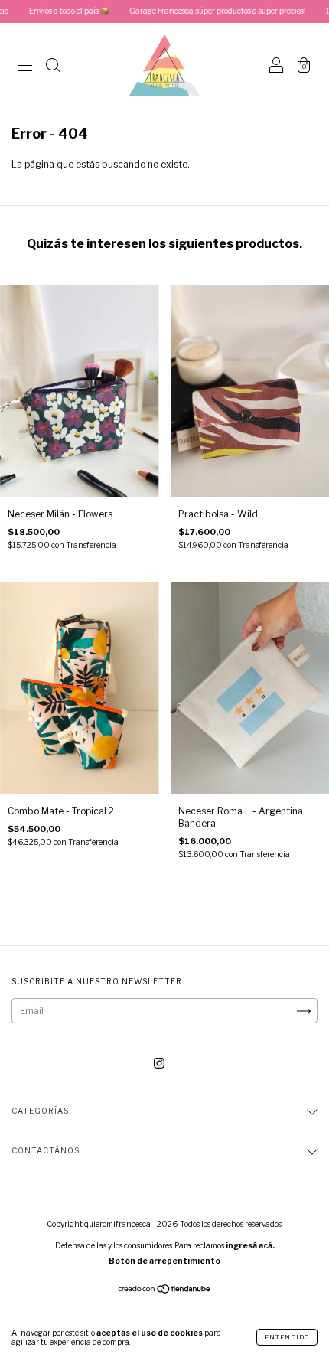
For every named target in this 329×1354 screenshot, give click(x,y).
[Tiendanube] (165, 1291)
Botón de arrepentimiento (164, 1260)
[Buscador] (52, 67)
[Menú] (25, 67)
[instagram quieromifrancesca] (159, 1063)
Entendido (287, 1337)
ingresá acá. (250, 1245)
